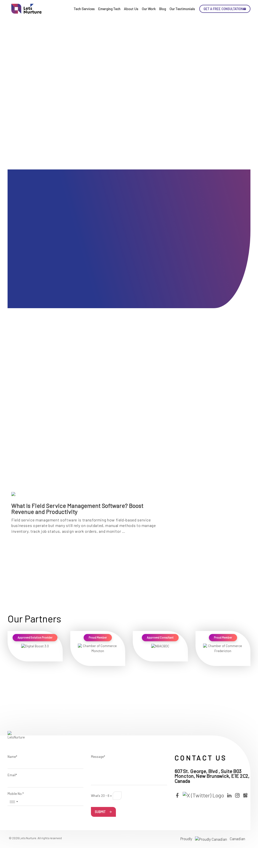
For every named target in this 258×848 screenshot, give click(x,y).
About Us (131, 9)
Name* (12, 757)
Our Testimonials (182, 9)
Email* (12, 775)
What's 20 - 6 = (101, 796)
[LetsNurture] (26, 8)
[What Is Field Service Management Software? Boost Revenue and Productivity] (88, 416)
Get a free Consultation (223, 9)
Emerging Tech (109, 9)
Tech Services (84, 9)
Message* (98, 757)
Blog (162, 9)
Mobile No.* (16, 794)
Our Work (149, 9)
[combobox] (13, 802)
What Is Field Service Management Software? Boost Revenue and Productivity (77, 508)
